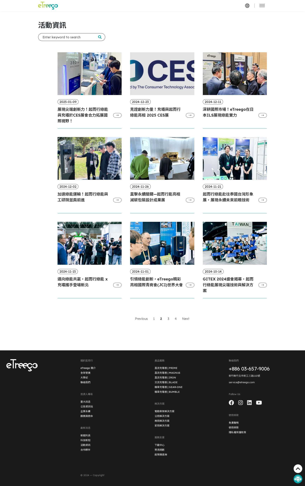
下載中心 (160, 445)
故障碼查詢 (161, 454)
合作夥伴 (85, 449)
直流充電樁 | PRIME (166, 368)
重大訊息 (85, 401)
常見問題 (160, 449)
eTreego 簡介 (88, 368)
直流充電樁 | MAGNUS (167, 372)
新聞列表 (85, 435)
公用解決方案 (162, 416)
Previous (141, 319)
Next (185, 319)
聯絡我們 (85, 382)
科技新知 (85, 440)
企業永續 (85, 411)
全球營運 (85, 372)
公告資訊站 (86, 406)
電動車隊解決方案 (164, 411)
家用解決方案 (162, 425)
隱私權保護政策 (237, 432)
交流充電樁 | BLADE (166, 382)
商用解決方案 (162, 420)
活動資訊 (85, 445)
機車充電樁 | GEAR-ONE (169, 387)
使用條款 (234, 427)
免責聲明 (234, 422)
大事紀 (84, 377)
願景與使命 (86, 416)
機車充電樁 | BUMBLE (167, 391)
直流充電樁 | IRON (165, 377)
